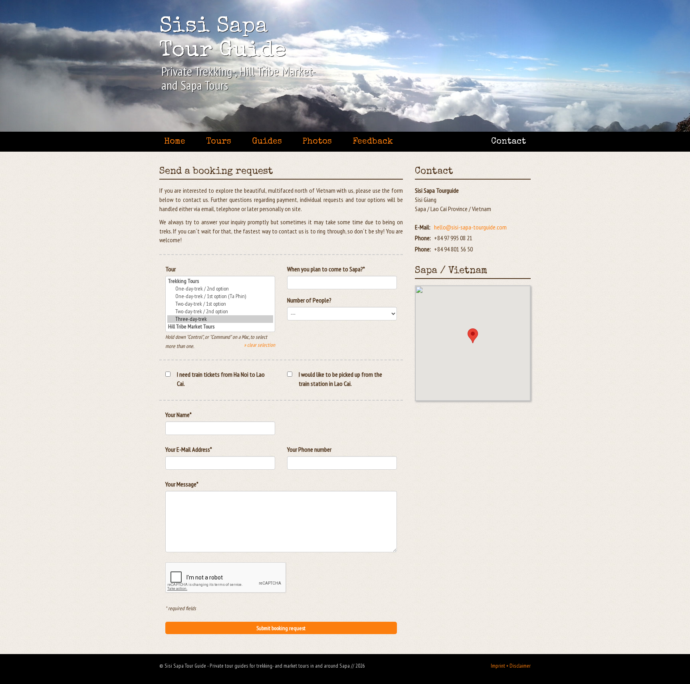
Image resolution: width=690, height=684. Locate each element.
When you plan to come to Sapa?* (326, 269)
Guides (267, 142)
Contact (508, 142)
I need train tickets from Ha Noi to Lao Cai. (221, 378)
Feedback (373, 142)
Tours (218, 142)
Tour (170, 269)
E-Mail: (422, 227)
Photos (317, 142)
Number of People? (309, 300)
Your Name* (178, 415)
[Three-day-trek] (220, 319)
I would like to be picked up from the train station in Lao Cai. (340, 378)
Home (174, 142)
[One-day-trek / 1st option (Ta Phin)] (220, 296)
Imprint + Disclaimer (511, 665)
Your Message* (181, 484)
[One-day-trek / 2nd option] (220, 289)
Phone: (423, 238)
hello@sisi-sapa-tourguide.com (470, 227)
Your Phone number (309, 449)
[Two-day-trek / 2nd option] (220, 311)
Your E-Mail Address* (188, 449)
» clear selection (259, 344)
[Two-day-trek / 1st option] (220, 304)
